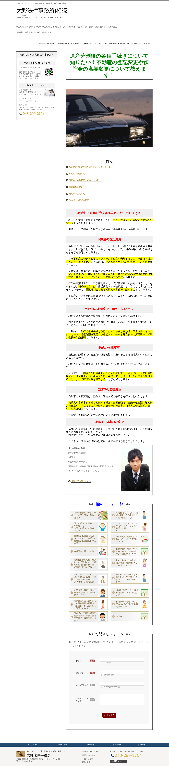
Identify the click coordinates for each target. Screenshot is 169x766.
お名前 (78, 661)
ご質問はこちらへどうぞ (82, 699)
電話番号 (79, 673)
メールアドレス (82, 685)
